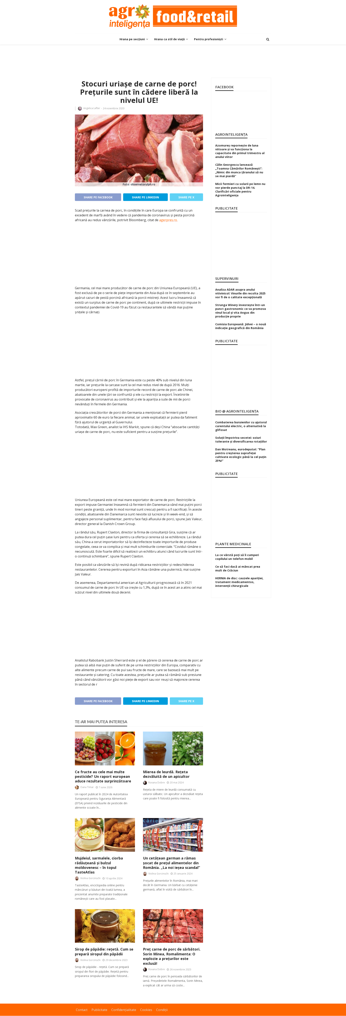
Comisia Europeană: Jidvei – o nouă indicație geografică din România (240, 326)
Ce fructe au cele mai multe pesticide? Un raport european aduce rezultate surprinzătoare (103, 777)
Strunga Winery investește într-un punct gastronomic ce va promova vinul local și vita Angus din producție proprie (240, 310)
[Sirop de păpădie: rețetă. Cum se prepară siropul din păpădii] (105, 926)
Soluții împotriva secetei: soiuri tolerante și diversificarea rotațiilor (241, 439)
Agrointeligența (231, 134)
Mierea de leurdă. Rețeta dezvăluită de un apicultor (166, 774)
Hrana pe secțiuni (132, 39)
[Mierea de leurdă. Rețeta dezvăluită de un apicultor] (173, 748)
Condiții (162, 1010)
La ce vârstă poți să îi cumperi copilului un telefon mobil (237, 557)
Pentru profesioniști (208, 39)
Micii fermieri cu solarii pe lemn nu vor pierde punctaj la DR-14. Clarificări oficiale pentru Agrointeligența (240, 189)
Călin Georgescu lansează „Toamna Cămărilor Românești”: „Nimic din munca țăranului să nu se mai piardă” (239, 170)
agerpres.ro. (168, 220)
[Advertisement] (173, 57)
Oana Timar (87, 787)
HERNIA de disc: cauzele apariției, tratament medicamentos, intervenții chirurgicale (239, 582)
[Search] (267, 39)
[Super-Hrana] (173, 16)
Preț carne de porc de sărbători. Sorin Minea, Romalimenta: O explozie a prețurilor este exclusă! (171, 956)
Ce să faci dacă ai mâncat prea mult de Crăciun (237, 568)
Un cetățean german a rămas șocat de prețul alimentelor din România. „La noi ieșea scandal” (171, 863)
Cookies (146, 1010)
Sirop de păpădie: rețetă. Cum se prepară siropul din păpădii (104, 951)
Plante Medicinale (233, 544)
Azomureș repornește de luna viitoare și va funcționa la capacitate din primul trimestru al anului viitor (240, 151)
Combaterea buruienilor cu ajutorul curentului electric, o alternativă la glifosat (241, 426)
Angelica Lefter (91, 108)
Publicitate (99, 1010)
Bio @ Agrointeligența (236, 411)
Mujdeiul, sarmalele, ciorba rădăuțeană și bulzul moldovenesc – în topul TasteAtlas (99, 865)
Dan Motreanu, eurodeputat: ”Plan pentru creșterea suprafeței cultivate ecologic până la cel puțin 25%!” (240, 455)
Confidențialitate (123, 1010)
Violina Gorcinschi (90, 878)
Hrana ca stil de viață (169, 39)
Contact (82, 1010)
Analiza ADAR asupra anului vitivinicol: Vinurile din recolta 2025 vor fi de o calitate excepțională (240, 293)
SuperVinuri (226, 278)
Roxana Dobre (156, 782)
